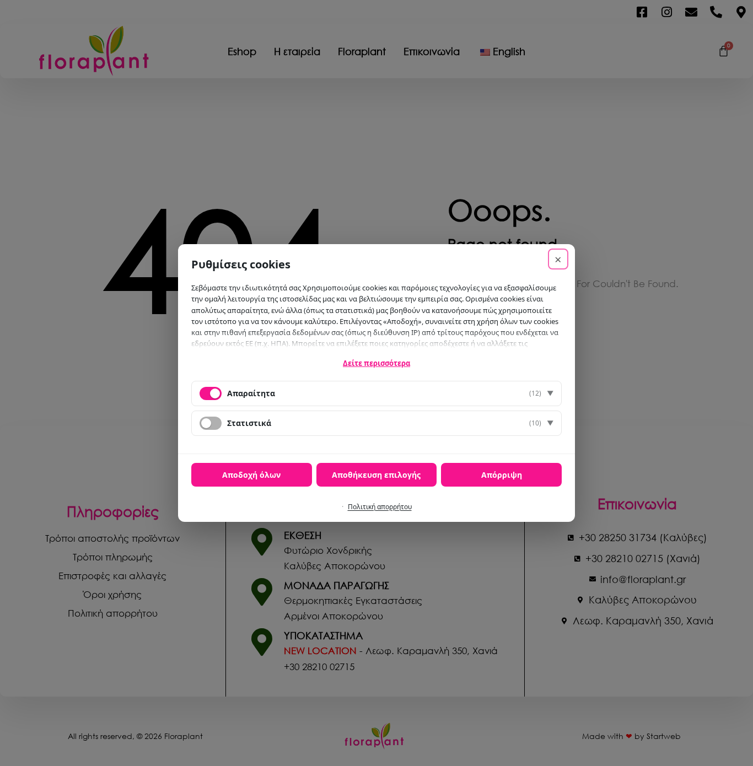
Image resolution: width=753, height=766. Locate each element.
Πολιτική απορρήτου (380, 506)
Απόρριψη (501, 475)
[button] (376, 393)
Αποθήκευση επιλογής (376, 475)
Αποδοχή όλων (251, 475)
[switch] (211, 423)
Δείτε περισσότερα (376, 363)
